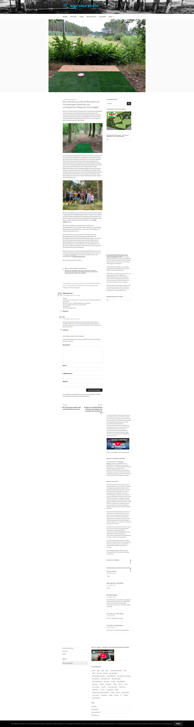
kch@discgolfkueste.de (78, 256)
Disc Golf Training (116, 678)
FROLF (115, 684)
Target (110, 695)
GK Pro (120, 684)
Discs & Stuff (102, 16)
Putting (112, 692)
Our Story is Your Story (115, 614)
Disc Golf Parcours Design (124, 676)
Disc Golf (99, 673)
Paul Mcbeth (110, 689)
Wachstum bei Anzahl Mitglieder (75, 273)
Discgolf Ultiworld (113, 560)
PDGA (116, 689)
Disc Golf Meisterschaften (98, 676)
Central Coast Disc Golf (116, 670)
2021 (98, 670)
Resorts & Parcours (91, 16)
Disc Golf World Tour (97, 681)
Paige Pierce (95, 689)
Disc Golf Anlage (113, 673)
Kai (76, 99)
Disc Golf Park (95, 678)
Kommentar (67, 345)
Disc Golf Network (111, 676)
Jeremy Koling (95, 687)
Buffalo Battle (112, 595)
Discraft (113, 681)
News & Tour (73, 16)
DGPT (93, 673)
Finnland (102, 684)
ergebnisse (95, 684)
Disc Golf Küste (84, 6)
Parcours (102, 689)
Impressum (65, 651)
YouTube (126, 695)
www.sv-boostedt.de (71, 254)
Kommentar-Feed (95, 712)
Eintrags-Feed (94, 709)
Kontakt (64, 654)
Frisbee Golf (108, 684)
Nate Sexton (122, 687)
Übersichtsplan (96, 698)
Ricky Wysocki (125, 692)
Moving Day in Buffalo (115, 583)
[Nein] (192, 723)
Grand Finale (111, 571)
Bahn (107, 670)
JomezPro (103, 687)
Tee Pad (116, 695)
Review (118, 692)
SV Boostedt (94, 271)
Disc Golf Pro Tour (105, 678)
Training (81, 16)
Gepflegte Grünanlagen (81, 271)
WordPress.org (95, 715)
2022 (102, 670)
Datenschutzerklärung (67, 648)
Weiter (178, 723)
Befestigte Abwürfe (71, 270)
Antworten (65, 311)
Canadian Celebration (115, 625)
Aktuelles (65, 16)
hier (128, 552)
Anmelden (93, 706)
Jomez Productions (112, 687)
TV (121, 695)
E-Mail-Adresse (68, 373)
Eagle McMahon (121, 681)
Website (65, 381)
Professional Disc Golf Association (118, 567)
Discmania (106, 681)
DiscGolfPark (69, 271)
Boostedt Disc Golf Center (86, 270)
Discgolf (105, 673)
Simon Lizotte (95, 695)
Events (110, 16)
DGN (125, 670)
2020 (93, 670)
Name (65, 365)
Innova (125, 684)
